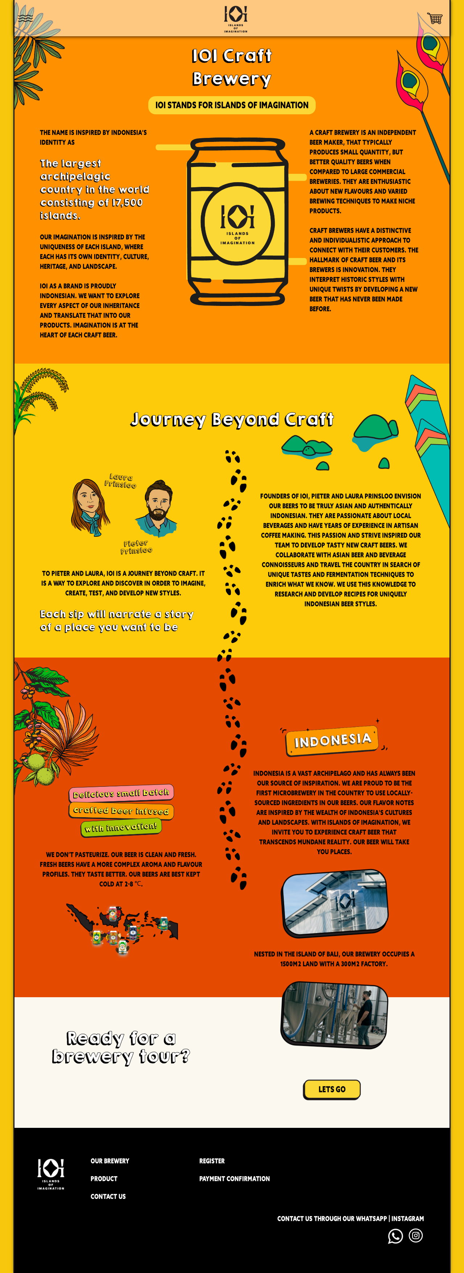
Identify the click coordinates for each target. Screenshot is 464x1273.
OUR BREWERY (110, 1161)
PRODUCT (104, 1179)
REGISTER (212, 1161)
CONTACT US (108, 1196)
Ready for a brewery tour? (121, 1047)
